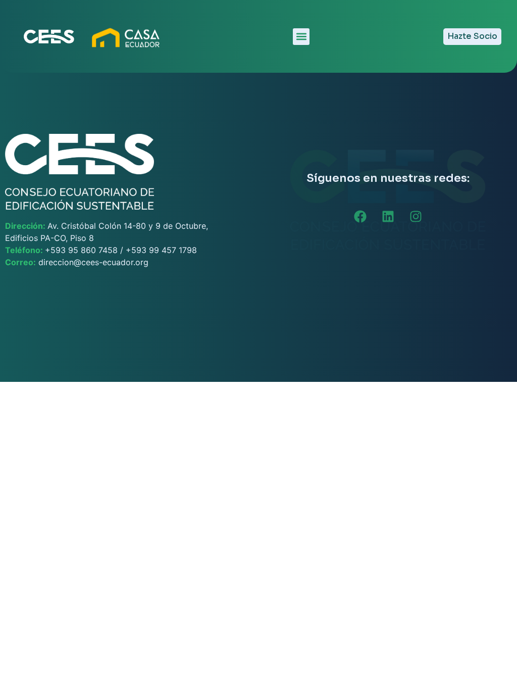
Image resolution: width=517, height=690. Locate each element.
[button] (301, 36)
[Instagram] (415, 216)
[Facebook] (360, 216)
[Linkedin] (387, 216)
